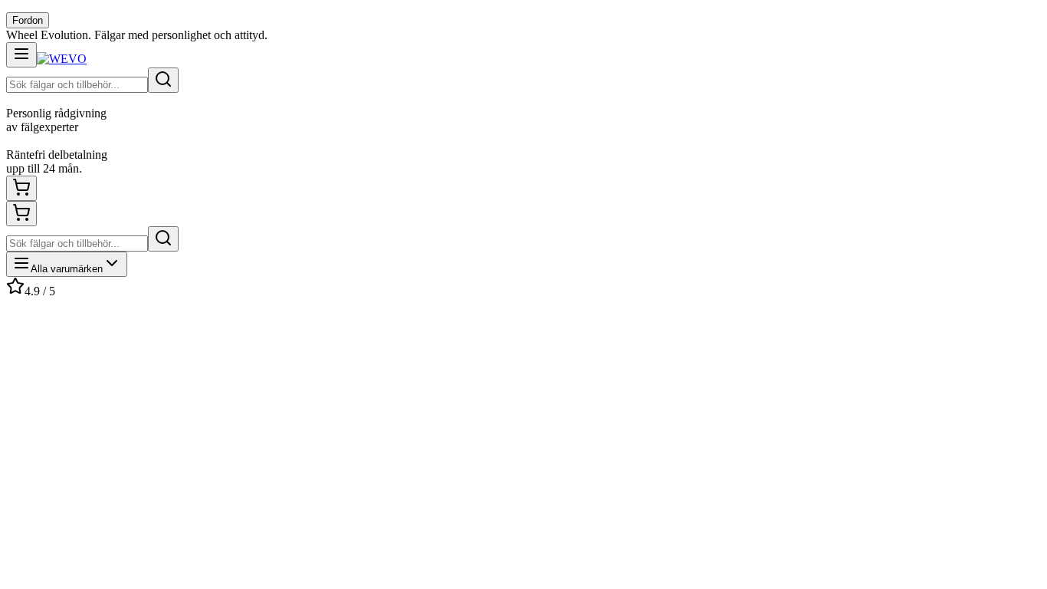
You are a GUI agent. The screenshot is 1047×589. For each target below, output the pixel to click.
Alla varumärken (67, 269)
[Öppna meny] (21, 54)
